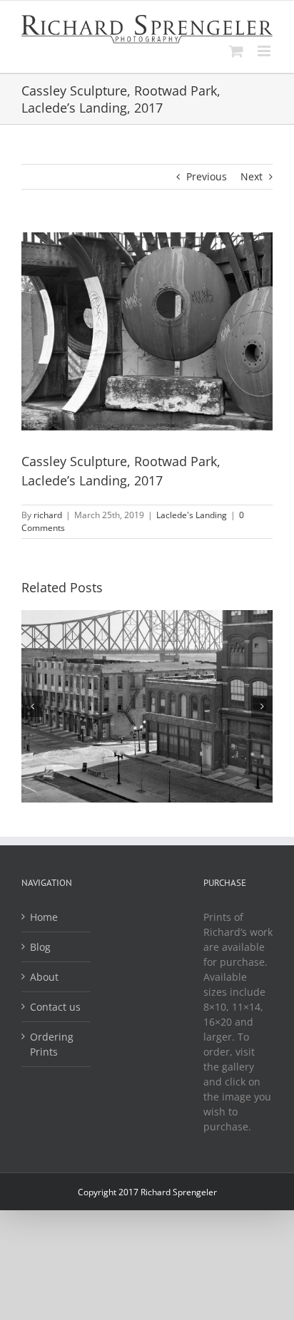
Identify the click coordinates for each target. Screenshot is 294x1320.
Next (251, 176)
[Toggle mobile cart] (236, 50)
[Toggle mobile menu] (265, 50)
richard (48, 515)
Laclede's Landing (191, 515)
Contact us (55, 1007)
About (44, 977)
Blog (40, 947)
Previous (206, 176)
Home (44, 917)
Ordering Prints (52, 1044)
